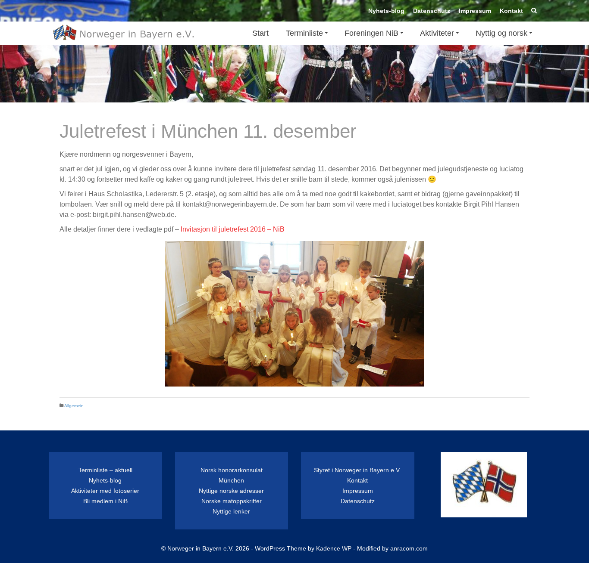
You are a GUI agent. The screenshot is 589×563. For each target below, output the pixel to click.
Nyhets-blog (105, 480)
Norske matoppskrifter (231, 501)
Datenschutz (358, 501)
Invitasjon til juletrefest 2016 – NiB (233, 229)
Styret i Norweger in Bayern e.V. (357, 470)
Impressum (357, 490)
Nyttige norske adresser (231, 490)
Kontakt (357, 480)
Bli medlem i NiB (105, 501)
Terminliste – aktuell (105, 470)
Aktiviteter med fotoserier (105, 490)
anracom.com (409, 548)
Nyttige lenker (231, 511)
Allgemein (74, 405)
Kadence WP (333, 548)
